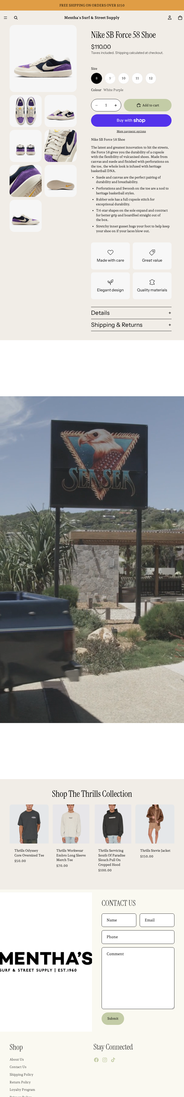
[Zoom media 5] (61, 146)
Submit (112, 1018)
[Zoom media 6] (26, 181)
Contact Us (18, 1067)
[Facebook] (96, 1060)
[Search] (16, 17)
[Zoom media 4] (26, 146)
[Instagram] (105, 1060)
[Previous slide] (15, 824)
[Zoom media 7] (61, 181)
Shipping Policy (21, 1074)
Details (100, 312)
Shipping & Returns (116, 324)
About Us (17, 1059)
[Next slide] (43, 824)
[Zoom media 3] (61, 111)
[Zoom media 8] (26, 216)
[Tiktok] (113, 1060)
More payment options (131, 131)
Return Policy (20, 1082)
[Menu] (5, 17)
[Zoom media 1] (43, 58)
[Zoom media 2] (26, 111)
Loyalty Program (22, 1089)
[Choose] (41, 836)
